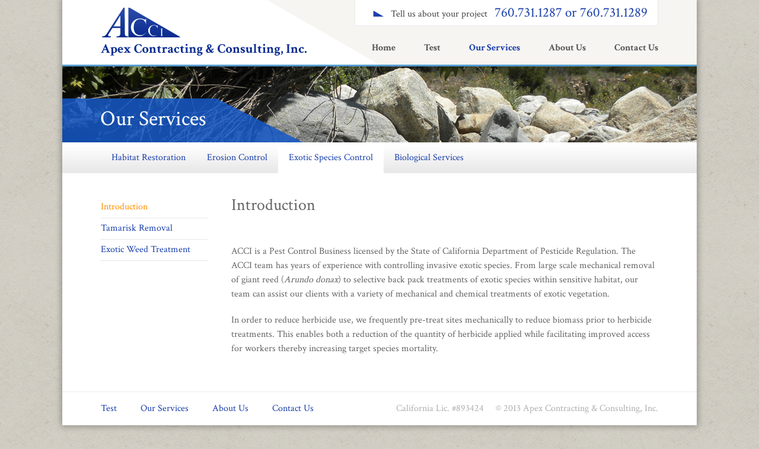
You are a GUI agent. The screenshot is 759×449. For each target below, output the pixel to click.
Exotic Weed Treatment (145, 249)
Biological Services (429, 157)
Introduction (124, 206)
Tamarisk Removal (137, 228)
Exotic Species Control (331, 157)
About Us (567, 48)
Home (384, 48)
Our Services (494, 48)
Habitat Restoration (148, 157)
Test (432, 48)
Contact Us (636, 48)
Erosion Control (237, 157)
